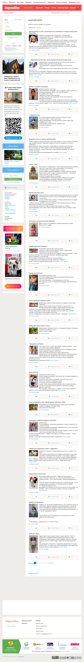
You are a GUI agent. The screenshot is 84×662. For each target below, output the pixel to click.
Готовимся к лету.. (34, 115)
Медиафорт (21, 656)
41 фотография (35, 77)
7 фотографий (34, 211)
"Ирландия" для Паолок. (36, 344)
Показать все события (13, 286)
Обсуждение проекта (11, 194)
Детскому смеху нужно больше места (13, 88)
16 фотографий (45, 227)
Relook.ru (75, 647)
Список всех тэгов (33, 573)
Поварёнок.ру (26, 647)
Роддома (7, 216)
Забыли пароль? (9, 30)
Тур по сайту (8, 192)
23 (71, 81)
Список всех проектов (65, 651)
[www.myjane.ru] (50, 646)
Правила (7, 197)
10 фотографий (35, 263)
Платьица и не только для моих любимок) (42, 221)
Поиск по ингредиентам (13, 182)
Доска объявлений (10, 213)
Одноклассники (14, 40)
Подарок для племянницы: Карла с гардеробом (43, 448)
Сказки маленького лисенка (11, 247)
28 (71, 496)
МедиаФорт (10, 647)
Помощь (7, 198)
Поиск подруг (20, 2)
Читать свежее (28, 7)
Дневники (39, 8)
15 (71, 468)
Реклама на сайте (27, 620)
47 (71, 366)
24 (71, 396)
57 (71, 215)
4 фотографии (45, 127)
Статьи (53, 8)
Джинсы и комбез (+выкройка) (38, 86)
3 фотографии (34, 154)
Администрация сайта (41, 626)
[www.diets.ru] (38, 646)
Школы (7, 219)
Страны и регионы (10, 210)
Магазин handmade (8, 12)
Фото (39, 27)
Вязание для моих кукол (36, 192)
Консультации (63, 8)
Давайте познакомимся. (36, 502)
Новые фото (8, 203)
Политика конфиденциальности (44, 634)
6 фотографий (45, 333)
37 (71, 294)
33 (71, 187)
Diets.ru (38, 647)
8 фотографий (34, 362)
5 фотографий (45, 410)
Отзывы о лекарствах (61, 2)
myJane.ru (50, 647)
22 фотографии (45, 285)
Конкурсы (4, 2)
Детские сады (8, 218)
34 (71, 133)
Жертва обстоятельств (12, 279)
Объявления (12, 2)
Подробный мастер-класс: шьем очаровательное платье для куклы (51, 60)
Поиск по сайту (12, 188)
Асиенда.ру (62, 647)
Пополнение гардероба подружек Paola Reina (42, 420)
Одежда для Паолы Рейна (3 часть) (39, 326)
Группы (47, 8)
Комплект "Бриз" (34, 533)
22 (71, 158)
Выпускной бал (33, 372)
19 (71, 338)
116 (71, 54)
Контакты (24, 623)
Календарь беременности (39, 2)
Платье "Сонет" (33, 164)
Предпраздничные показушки (38, 246)
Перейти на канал (12, 138)
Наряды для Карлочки (35, 273)
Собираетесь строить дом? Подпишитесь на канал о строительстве (12, 78)
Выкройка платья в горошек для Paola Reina (42, 139)
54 (71, 240)
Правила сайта (39, 623)
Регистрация (18, 19)
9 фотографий (34, 492)
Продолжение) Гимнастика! (37, 474)
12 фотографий (35, 105)
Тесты (6, 206)
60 (71, 443)
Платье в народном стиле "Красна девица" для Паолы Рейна (47, 402)
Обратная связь (40, 631)
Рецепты (73, 8)
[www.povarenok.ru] (26, 646)
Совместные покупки (74, 2)
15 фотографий (35, 50)
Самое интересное (10, 205)
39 (71, 267)
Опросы (7, 208)
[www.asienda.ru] (62, 646)
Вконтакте (12, 40)
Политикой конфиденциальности (11, 50)
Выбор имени (51, 2)
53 (71, 109)
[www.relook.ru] (75, 646)
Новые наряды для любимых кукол (39, 300)
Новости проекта (9, 195)
